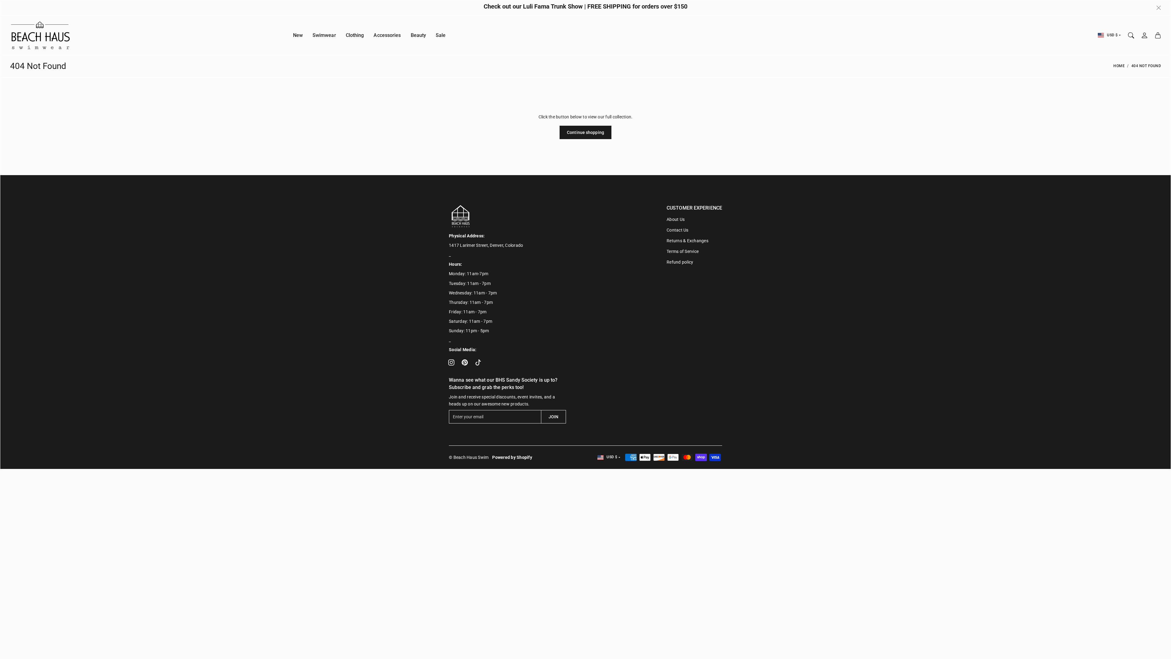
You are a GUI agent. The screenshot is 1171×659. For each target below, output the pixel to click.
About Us (676, 219)
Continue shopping (585, 132)
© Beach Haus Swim (469, 457)
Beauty (418, 35)
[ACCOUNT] (1144, 35)
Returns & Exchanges (687, 240)
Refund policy (680, 262)
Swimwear (324, 35)
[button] (451, 362)
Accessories (387, 35)
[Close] (1158, 8)
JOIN (553, 416)
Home (1119, 66)
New (298, 35)
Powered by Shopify (512, 457)
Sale (441, 35)
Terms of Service (683, 251)
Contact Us (678, 230)
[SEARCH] (1131, 35)
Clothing (355, 35)
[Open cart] (1158, 35)
